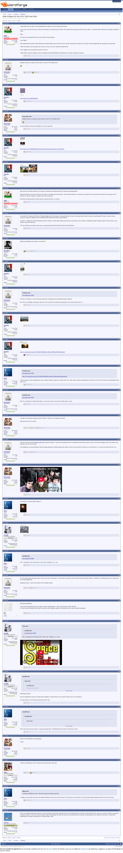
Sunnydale (15, 779)
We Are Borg (7, 123)
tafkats (5, 772)
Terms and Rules (118, 846)
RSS (120, 843)
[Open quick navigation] (119, 14)
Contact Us (107, 843)
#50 (119, 522)
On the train (14, 383)
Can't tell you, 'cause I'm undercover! (12, 104)
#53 (119, 600)
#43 (119, 339)
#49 (119, 498)
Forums (10, 9)
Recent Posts (5, 11)
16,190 (15, 41)
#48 (119, 464)
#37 (119, 188)
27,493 (15, 382)
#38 (119, 213)
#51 (119, 551)
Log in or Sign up (116, 1)
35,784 (15, 828)
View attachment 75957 (28, 397)
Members (25, 9)
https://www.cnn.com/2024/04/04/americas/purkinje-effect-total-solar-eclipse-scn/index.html (42, 149)
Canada (15, 129)
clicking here (84, 849)
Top (118, 843)
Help (112, 843)
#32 (119, 59)
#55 (119, 671)
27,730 (15, 778)
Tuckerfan (19, 18)
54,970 (15, 541)
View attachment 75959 (28, 373)
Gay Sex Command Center (11, 78)
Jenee (5, 378)
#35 (119, 135)
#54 (119, 621)
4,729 (16, 76)
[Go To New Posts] (55, 843)
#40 (119, 261)
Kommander (7, 72)
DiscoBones (7, 250)
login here (49, 849)
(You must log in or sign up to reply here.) (112, 837)
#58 (119, 760)
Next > (19, 20)
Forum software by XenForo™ (12, 846)
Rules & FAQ (17, 9)
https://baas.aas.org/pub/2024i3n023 (29, 98)
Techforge (10, 18)
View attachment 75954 (28, 295)
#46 (119, 415)
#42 (119, 313)
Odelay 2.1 (3, 843)
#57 (119, 735)
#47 (119, 439)
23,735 (15, 255)
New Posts (31, 9)
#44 (119, 365)
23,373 (15, 127)
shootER (6, 535)
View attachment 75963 (28, 558)
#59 (119, 786)
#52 (119, 575)
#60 (119, 810)
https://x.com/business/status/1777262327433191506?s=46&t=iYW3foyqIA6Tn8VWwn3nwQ (42, 352)
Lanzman (6, 822)
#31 (119, 23)
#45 (119, 390)
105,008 (15, 101)
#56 (119, 706)
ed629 (5, 35)
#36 (119, 161)
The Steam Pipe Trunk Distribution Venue (12, 544)
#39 (119, 238)
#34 (119, 111)
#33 (119, 85)
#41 (119, 287)
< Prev (9, 20)
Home (5, 9)
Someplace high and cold (12, 830)
